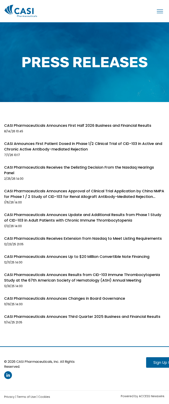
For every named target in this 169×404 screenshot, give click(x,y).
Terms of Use (26, 397)
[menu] (160, 11)
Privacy (9, 397)
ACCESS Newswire (151, 396)
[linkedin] (8, 375)
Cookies (44, 397)
